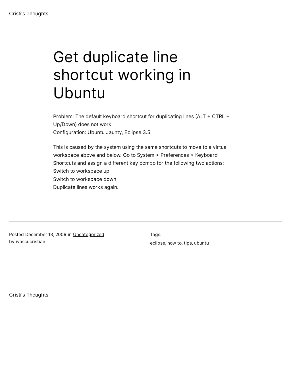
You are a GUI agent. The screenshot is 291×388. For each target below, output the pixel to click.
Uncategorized (88, 234)
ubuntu (201, 243)
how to (174, 243)
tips (188, 243)
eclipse (157, 243)
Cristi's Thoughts (28, 13)
